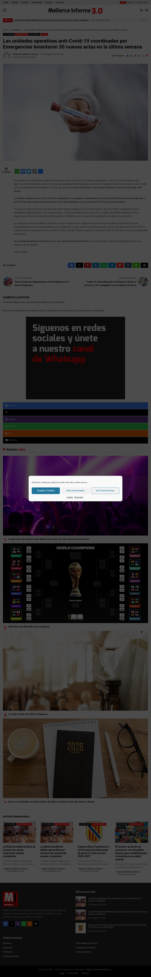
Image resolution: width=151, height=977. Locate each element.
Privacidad (78, 497)
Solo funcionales (75, 490)
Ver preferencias (105, 490)
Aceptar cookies (46, 490)
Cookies (70, 497)
